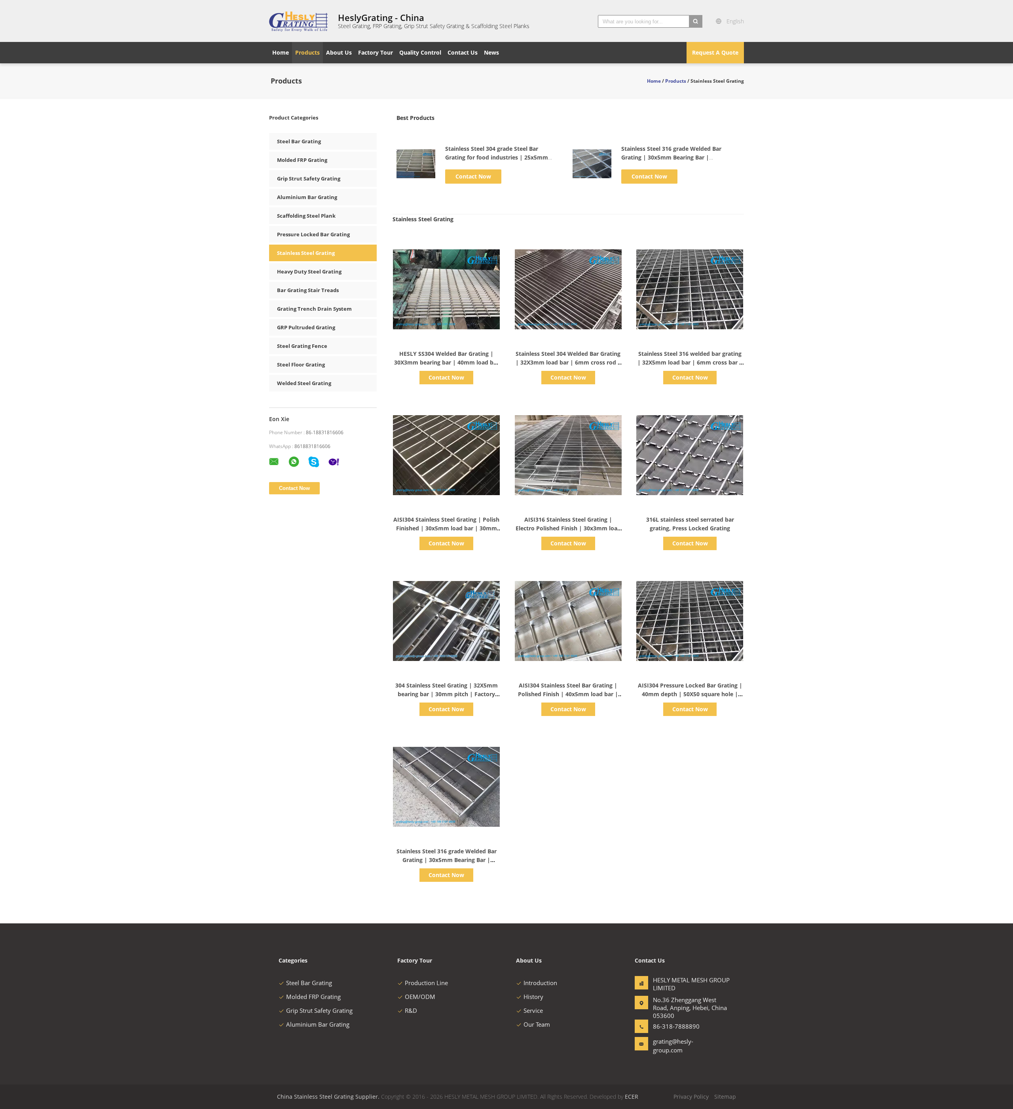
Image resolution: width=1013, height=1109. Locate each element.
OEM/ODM (420, 997)
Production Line (426, 983)
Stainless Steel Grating (306, 252)
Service (533, 1010)
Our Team (537, 1024)
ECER (631, 1096)
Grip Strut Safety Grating (308, 178)
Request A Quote (715, 52)
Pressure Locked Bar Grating (313, 234)
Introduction (540, 983)
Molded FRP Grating (302, 159)
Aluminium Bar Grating (307, 197)
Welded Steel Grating (304, 383)
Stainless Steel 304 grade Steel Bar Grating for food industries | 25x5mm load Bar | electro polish (496, 157)
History (533, 997)
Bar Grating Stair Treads (308, 290)
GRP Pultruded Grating (306, 327)
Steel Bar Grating (299, 141)
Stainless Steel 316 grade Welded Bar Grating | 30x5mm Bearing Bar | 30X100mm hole (671, 157)
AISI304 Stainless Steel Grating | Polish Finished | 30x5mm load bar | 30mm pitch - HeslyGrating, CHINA (446, 528)
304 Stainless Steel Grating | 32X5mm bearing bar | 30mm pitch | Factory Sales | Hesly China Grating (446, 694)
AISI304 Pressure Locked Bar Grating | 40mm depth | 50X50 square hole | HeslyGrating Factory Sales (690, 694)
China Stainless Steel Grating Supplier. (329, 1096)
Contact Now (473, 176)
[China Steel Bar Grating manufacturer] (298, 21)
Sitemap (725, 1096)
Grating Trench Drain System (314, 308)
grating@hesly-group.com (673, 1045)
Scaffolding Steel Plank (306, 215)
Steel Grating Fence (302, 345)
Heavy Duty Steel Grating (309, 271)
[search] (695, 21)
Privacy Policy (691, 1096)
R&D (411, 1010)
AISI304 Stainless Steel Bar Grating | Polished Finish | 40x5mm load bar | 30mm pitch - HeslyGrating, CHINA (568, 694)
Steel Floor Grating (301, 364)
